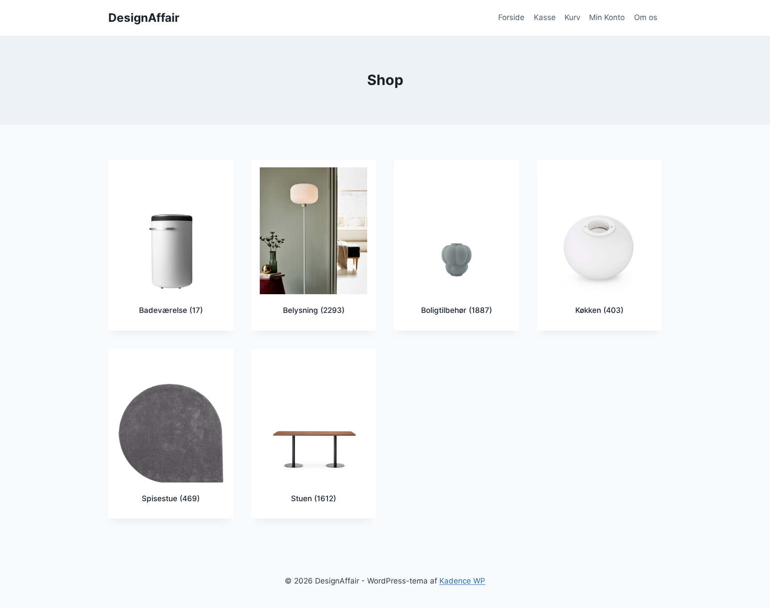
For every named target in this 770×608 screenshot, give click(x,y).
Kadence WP (462, 580)
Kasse (545, 17)
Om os (645, 17)
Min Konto (607, 17)
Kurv (572, 17)
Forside (511, 17)
